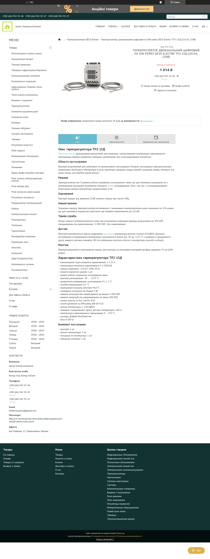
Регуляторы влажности (118, 503)
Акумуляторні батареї (22, 59)
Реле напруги (18, 150)
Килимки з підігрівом (21, 100)
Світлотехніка (18, 161)
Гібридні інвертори (21, 64)
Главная (100, 26)
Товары (112, 26)
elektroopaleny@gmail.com (22, 410)
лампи (111, 185)
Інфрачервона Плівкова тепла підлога (26, 88)
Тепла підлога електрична (24, 94)
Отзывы (13, 306)
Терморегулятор (66, 153)
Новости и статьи (18, 277)
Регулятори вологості (22, 144)
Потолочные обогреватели (120, 462)
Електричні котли (19, 117)
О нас (195, 26)
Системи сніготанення (22, 133)
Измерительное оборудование (123, 507)
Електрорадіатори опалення (25, 75)
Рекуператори (18, 219)
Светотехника (114, 477)
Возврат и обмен (179, 26)
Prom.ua (120, 533)
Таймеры (111, 515)
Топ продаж (15, 283)
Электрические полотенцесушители (125, 469)
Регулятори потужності (22, 197)
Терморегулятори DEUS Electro (83, 39)
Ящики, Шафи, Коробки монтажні (27, 172)
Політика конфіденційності (129, 536)
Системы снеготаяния (117, 481)
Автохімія (16, 247)
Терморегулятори (20, 105)
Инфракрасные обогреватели (122, 454)
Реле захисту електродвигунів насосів (26, 179)
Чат (199, 550)
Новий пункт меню (116, 511)
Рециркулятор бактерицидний (26, 202)
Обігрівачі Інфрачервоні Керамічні (28, 70)
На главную (9, 454)
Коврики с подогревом (118, 492)
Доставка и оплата (145, 26)
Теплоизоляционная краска (121, 518)
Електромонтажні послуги (24, 214)
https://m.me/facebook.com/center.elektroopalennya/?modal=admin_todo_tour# (31, 420)
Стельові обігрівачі (20, 128)
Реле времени (114, 496)
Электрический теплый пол (120, 466)
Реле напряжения (116, 500)
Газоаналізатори (19, 269)
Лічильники (16, 167)
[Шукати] (204, 17)
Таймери (15, 139)
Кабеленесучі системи (22, 264)
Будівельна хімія (19, 241)
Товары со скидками (13, 462)
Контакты (59, 473)
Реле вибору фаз (20, 186)
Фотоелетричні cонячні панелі (26, 53)
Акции (162, 26)
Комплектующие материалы (121, 488)
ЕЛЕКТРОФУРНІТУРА (22, 258)
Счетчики (111, 484)
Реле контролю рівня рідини (25, 191)
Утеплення (16, 225)
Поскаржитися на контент (104, 536)
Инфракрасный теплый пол (120, 458)
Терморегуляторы (116, 473)
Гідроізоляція (18, 230)
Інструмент (16, 253)
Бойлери (15, 122)
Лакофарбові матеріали (23, 236)
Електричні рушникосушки (24, 111)
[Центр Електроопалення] (7, 26)
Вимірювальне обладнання (25, 156)
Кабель (15, 208)
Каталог (125, 26)
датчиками (108, 233)
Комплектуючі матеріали (23, 81)
